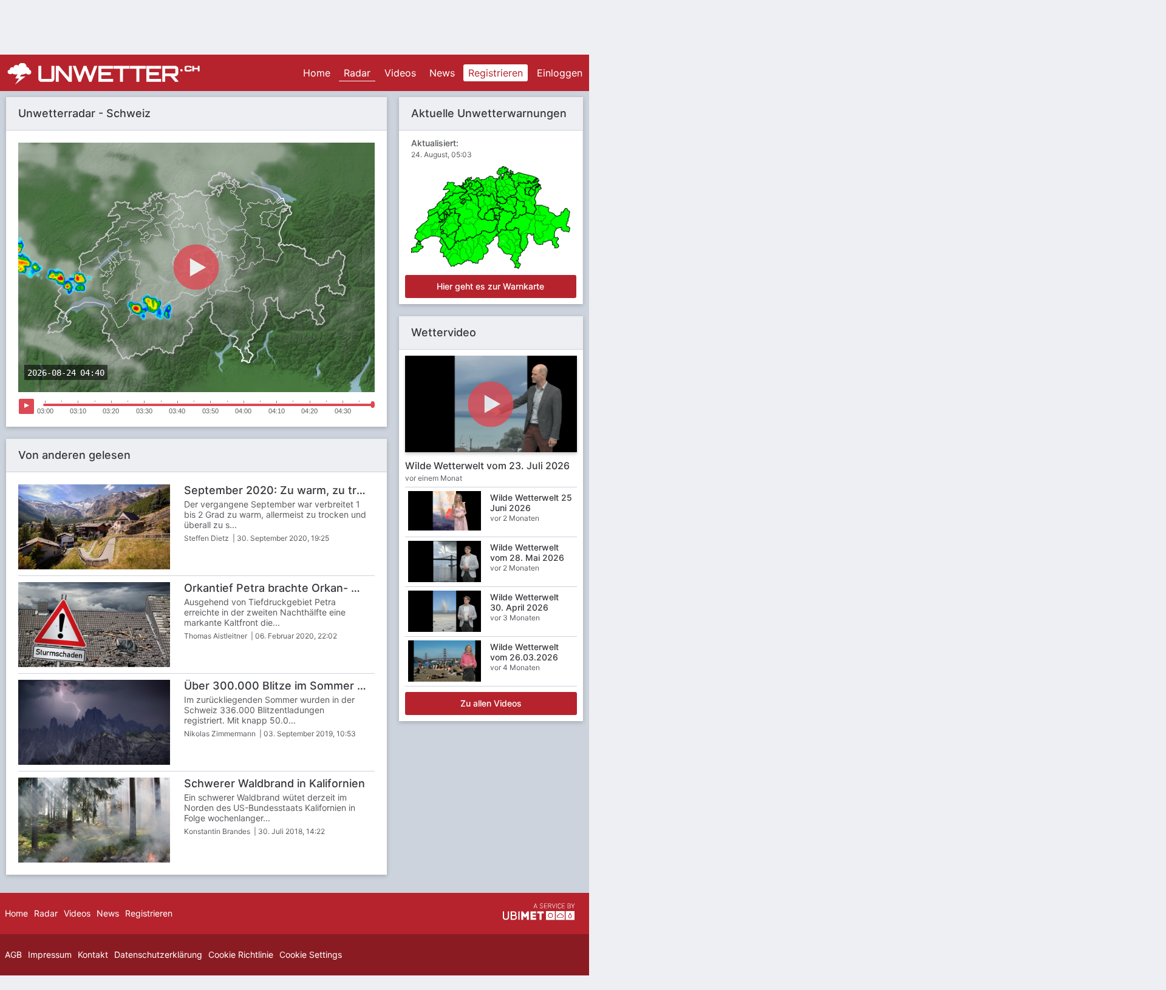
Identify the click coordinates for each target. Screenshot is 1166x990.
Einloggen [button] (559, 73)
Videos (400, 73)
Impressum (50, 954)
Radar (357, 73)
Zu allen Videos (491, 703)
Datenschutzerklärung (158, 954)
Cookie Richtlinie (240, 954)
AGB (13, 954)
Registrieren (495, 73)
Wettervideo (443, 332)
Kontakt (93, 954)
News (442, 73)
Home (316, 73)
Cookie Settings (310, 954)
